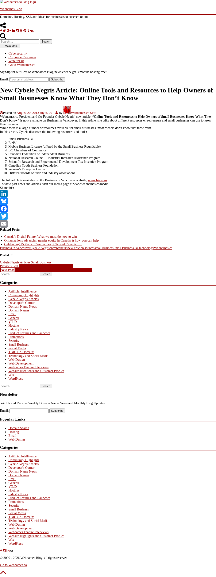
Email (12, 314)
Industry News (18, 329)
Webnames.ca (163, 248)
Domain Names (18, 310)
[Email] (108, 224)
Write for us (16, 61)
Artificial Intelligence (22, 291)
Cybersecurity (17, 53)
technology (146, 248)
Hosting (13, 325)
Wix (11, 375)
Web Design (16, 359)
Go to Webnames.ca (21, 65)
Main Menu (11, 46)
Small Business (41, 262)
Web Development (20, 363)
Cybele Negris (40, 248)
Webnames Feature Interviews (28, 367)
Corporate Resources (22, 57)
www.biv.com (97, 180)
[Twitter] (108, 216)
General (13, 318)
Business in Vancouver (15, 248)
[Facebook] (108, 208)
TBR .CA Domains (21, 352)
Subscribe (57, 79)
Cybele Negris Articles (15, 262)
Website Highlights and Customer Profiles (36, 371)
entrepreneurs (59, 248)
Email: (4, 79)
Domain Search (18, 428)
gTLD (12, 321)
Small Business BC (126, 248)
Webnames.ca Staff (83, 113)
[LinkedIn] (108, 193)
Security (13, 340)
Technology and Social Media (28, 356)
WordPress (15, 378)
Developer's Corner (21, 303)
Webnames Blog (11, 9)
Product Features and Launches (29, 333)
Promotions (16, 337)
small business (103, 248)
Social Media (17, 348)
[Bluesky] (108, 201)
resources (88, 248)
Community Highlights (23, 295)
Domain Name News (22, 306)
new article (75, 248)
